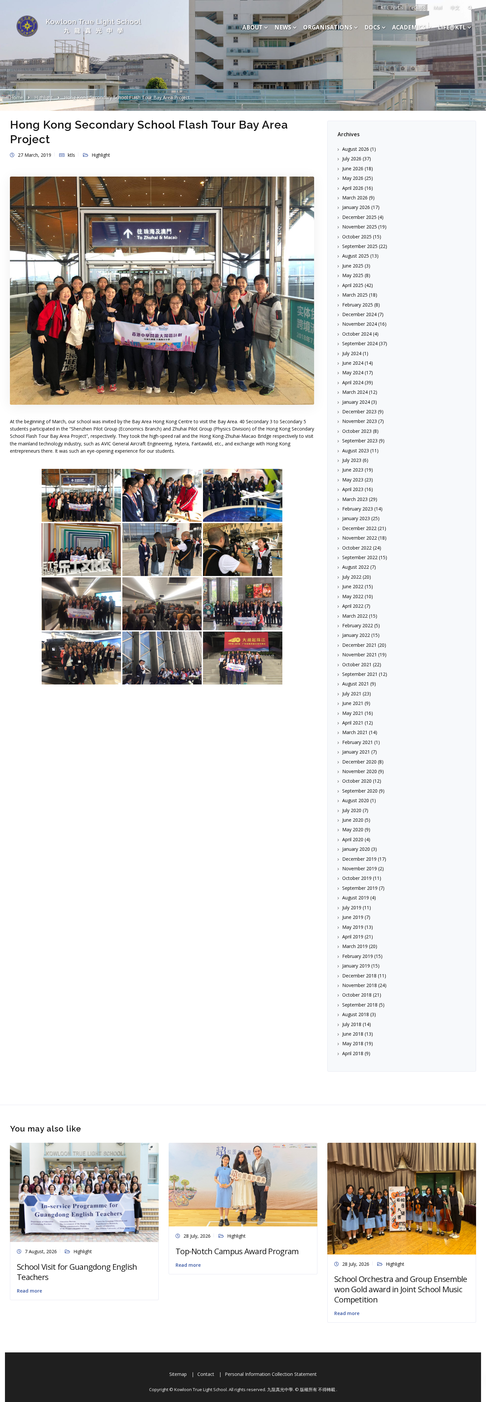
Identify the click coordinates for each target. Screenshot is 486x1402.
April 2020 (352, 839)
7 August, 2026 (41, 1251)
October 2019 (357, 878)
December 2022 (359, 528)
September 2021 (360, 674)
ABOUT (252, 27)
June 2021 (352, 703)
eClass (418, 7)
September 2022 (360, 557)
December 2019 (359, 859)
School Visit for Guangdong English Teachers (77, 1271)
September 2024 (360, 343)
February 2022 (357, 625)
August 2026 (355, 149)
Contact (205, 1374)
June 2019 (352, 917)
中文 (454, 7)
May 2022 (352, 596)
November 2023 (359, 421)
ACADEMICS (409, 27)
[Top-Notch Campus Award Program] (243, 1184)
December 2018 (359, 975)
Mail (437, 7)
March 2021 (355, 732)
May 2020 (352, 829)
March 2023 (355, 499)
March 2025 (355, 295)
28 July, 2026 (197, 1236)
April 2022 (352, 606)
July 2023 (351, 460)
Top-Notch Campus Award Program (237, 1251)
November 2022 (359, 538)
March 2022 (355, 616)
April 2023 (352, 489)
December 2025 (359, 217)
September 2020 (360, 791)
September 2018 (360, 1005)
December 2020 (359, 762)
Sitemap (178, 1374)
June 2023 (352, 470)
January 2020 (356, 849)
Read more (29, 1291)
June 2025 (352, 266)
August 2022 (355, 567)
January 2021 (356, 752)
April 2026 (352, 188)
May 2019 (352, 927)
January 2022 (356, 635)
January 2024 (356, 402)
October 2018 (357, 995)
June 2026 (352, 168)
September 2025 (360, 246)
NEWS (282, 27)
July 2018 (351, 1024)
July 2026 (351, 158)
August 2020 (355, 800)
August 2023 (355, 450)
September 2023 (360, 440)
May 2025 (352, 275)
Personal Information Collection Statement (271, 1374)
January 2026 (356, 207)
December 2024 (359, 314)
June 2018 (352, 1034)
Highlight (101, 155)
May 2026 (352, 178)
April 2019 (352, 936)
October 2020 (357, 781)
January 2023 (356, 518)
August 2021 (355, 683)
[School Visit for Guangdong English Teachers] (84, 1192)
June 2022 (352, 586)
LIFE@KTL (452, 27)
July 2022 (351, 577)
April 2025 (352, 285)
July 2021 (351, 693)
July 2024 (351, 353)
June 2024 (352, 363)
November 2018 (359, 985)
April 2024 (352, 382)
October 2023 (357, 431)
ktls (71, 155)
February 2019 (357, 956)
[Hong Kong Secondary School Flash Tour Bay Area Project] (162, 290)
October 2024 (357, 334)
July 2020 (351, 810)
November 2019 (359, 868)
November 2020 (359, 771)
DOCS (372, 27)
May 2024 (352, 372)
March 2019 (355, 946)
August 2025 (355, 256)
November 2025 (359, 227)
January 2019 (356, 966)
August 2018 (355, 1014)
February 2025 (357, 305)
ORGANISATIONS (327, 27)
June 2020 (352, 820)
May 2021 (352, 713)
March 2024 (355, 392)
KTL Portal (392, 7)
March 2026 (355, 197)
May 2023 (352, 479)
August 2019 (355, 897)
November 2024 (359, 324)
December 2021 (359, 645)
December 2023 (359, 411)
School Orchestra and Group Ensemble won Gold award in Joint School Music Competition (400, 1289)
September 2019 (360, 888)
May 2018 (352, 1043)
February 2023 (357, 509)
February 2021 (357, 742)
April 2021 (352, 723)
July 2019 (351, 907)
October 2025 (357, 236)
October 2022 (357, 548)
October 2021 (357, 664)
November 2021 (359, 654)
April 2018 (352, 1053)
